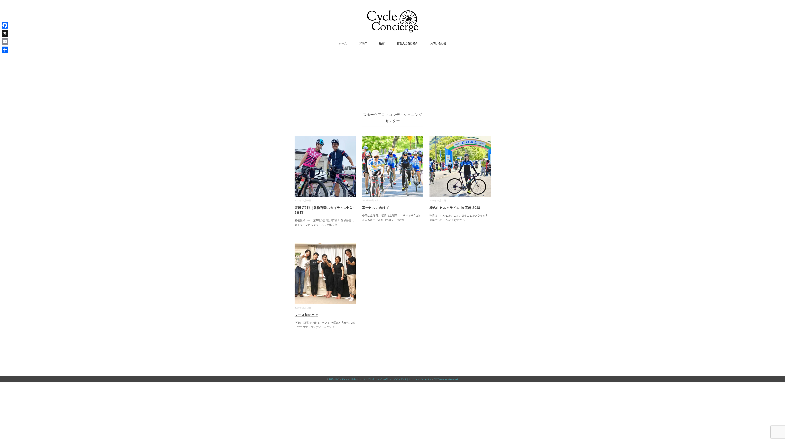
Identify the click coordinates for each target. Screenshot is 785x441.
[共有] (5, 50)
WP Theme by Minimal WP (446, 379)
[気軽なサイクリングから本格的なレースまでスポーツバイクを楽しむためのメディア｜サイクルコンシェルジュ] (392, 13)
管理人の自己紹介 (407, 43)
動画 (382, 43)
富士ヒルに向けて (375, 207)
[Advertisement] (392, 81)
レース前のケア (306, 315)
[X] (5, 33)
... (338, 224)
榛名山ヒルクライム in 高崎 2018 (455, 207)
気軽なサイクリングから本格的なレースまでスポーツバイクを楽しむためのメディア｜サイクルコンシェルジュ (380, 379)
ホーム (343, 43)
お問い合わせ (438, 43)
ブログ (363, 43)
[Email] (5, 42)
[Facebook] (5, 25)
